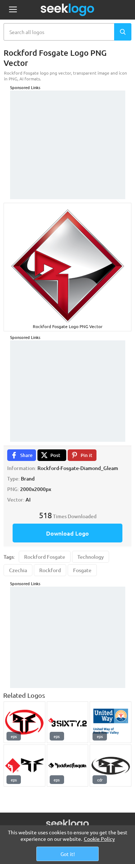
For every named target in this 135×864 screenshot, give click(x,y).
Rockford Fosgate (44, 556)
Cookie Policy (99, 838)
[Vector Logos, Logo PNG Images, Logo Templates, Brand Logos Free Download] (68, 10)
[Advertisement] (67, 136)
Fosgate (82, 570)
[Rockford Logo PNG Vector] (110, 766)
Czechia (18, 570)
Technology (90, 556)
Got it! (67, 854)
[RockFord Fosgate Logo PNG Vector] (24, 766)
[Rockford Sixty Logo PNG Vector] (68, 722)
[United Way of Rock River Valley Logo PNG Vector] (110, 722)
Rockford (50, 570)
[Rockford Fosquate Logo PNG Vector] (24, 722)
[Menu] (12, 10)
